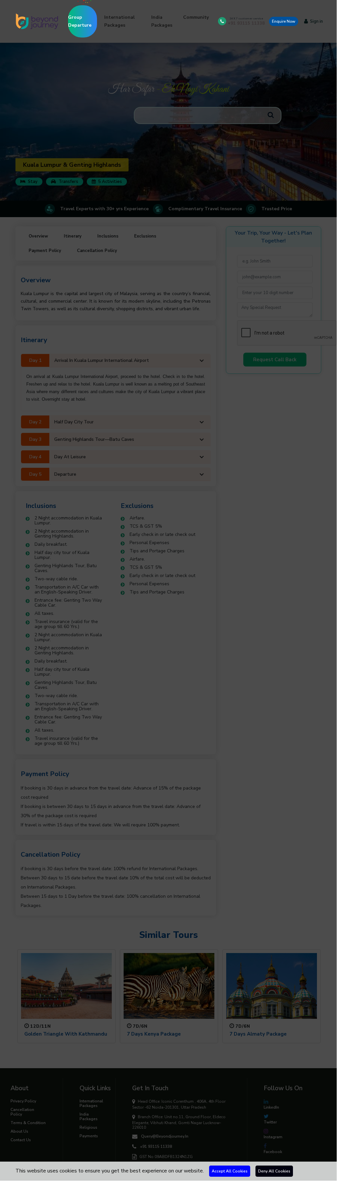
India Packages (161, 21)
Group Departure (79, 21)
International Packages (119, 21)
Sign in (316, 21)
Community (196, 17)
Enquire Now (283, 21)
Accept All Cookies (230, 1171)
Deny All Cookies (274, 1171)
